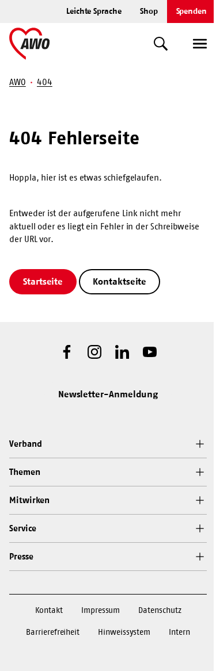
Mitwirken (29, 500)
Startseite (43, 281)
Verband (25, 443)
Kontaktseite (119, 281)
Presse (21, 556)
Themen (24, 472)
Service (22, 528)
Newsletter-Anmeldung (108, 394)
